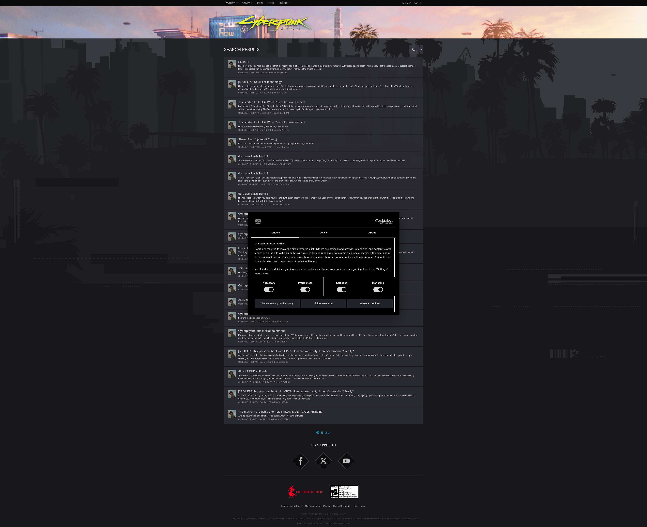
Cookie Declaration (342, 506)
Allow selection (324, 303)
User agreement (312, 506)
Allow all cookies (370, 303)
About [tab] (372, 232)
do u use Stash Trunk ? (253, 156)
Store (271, 3)
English (325, 432)
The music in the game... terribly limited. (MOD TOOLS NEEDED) (280, 411)
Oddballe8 (243, 72)
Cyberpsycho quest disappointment (261, 331)
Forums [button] (230, 3)
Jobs (260, 3)
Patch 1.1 (243, 62)
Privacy (326, 506)
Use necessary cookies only (277, 303)
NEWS (284, 72)
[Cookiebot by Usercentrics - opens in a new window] (378, 221)
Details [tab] (323, 232)
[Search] (414, 49)
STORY (282, 92)
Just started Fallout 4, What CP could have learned (271, 102)
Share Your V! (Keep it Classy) (257, 139)
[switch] (305, 289)
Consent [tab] (275, 232)
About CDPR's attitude (252, 371)
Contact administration (291, 506)
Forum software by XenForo (323, 523)
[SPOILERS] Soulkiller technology (260, 82)
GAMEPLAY (285, 164)
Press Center (360, 506)
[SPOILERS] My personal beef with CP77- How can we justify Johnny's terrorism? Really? (296, 351)
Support (284, 3)
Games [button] (246, 3)
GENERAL (284, 113)
